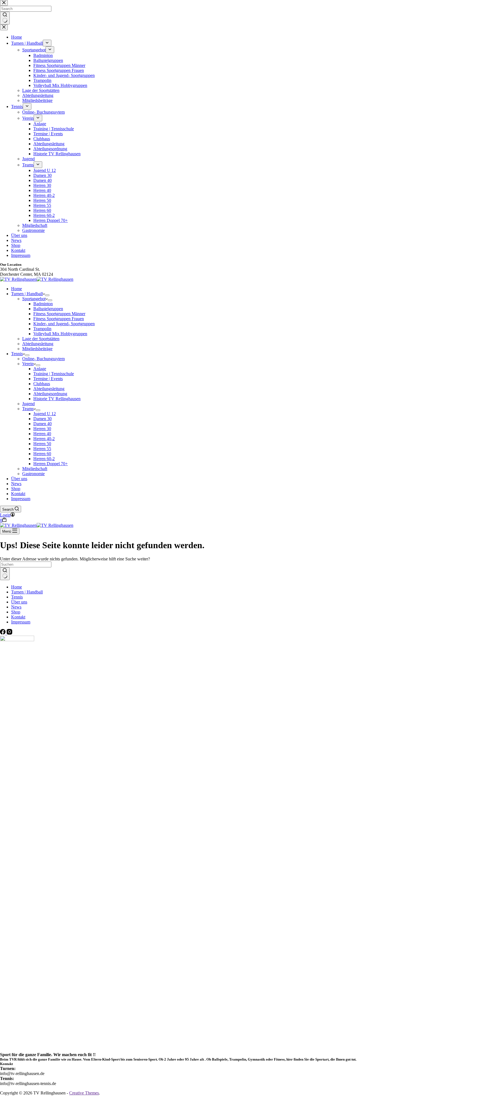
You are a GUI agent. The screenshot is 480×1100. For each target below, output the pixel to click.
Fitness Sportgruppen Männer (59, 313)
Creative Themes (84, 1093)
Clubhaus (41, 383)
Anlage (39, 368)
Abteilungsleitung (37, 343)
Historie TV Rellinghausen (57, 398)
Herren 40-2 (44, 438)
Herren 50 (42, 443)
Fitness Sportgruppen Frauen (58, 318)
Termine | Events (48, 378)
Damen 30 (42, 418)
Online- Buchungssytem (43, 358)
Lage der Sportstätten (40, 338)
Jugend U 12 (44, 413)
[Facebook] (3, 633)
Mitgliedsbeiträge (37, 348)
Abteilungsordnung (50, 393)
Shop (15, 488)
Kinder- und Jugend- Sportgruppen (64, 323)
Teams (28, 408)
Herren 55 (42, 448)
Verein (28, 363)
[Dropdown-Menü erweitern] (47, 295)
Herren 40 (42, 433)
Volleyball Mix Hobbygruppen (60, 333)
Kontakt (18, 493)
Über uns (19, 478)
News (16, 483)
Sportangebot (34, 298)
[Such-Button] (5, 573)
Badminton (43, 303)
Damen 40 (42, 423)
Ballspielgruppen (48, 308)
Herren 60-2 (44, 458)
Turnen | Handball (27, 293)
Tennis (17, 353)
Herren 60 (42, 453)
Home (16, 288)
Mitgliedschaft (34, 468)
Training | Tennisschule (53, 373)
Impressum (20, 498)
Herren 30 (42, 428)
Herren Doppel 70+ (50, 463)
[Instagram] (9, 633)
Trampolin (42, 328)
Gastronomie (33, 473)
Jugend (28, 403)
